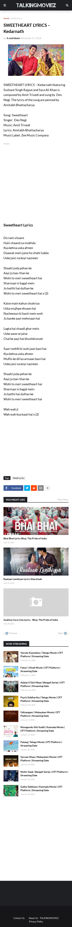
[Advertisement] (36, 181)
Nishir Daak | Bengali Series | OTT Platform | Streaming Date (44, 773)
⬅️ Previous (11, 633)
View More (63, 499)
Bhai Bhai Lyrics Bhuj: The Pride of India (25, 538)
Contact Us (19, 918)
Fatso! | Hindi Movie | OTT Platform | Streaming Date (40, 669)
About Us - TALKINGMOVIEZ (44, 918)
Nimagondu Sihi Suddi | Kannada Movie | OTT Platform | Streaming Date (42, 729)
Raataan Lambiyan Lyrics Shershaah (22, 578)
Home (6, 18)
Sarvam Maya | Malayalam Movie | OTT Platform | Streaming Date (41, 758)
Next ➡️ (62, 633)
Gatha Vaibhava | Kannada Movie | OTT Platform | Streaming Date (41, 788)
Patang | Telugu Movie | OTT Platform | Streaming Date (41, 744)
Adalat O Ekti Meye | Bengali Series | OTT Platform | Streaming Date (42, 684)
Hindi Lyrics (16, 18)
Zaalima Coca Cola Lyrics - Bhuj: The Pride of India (30, 619)
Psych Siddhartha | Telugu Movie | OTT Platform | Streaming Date (41, 699)
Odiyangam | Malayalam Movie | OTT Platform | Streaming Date (40, 714)
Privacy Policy (36, 921)
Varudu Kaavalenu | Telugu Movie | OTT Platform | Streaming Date (41, 654)
